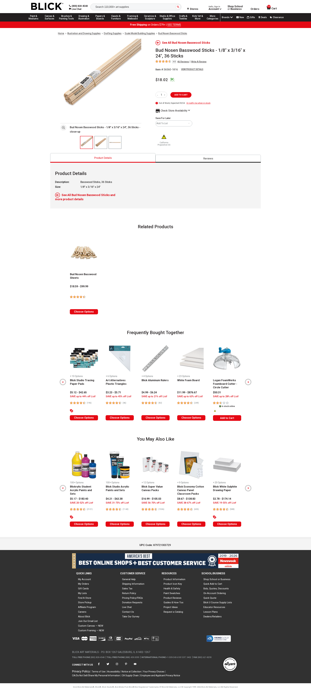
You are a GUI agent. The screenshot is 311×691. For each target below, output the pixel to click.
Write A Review (199, 61)
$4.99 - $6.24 (149, 392)
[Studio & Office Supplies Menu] (167, 21)
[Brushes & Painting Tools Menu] (66, 21)
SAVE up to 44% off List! (83, 396)
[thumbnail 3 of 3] (115, 142)
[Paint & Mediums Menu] (35, 21)
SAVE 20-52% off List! (81, 502)
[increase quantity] (165, 94)
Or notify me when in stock (198, 103)
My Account (84, 579)
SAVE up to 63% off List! (190, 396)
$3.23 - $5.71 (113, 392)
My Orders (83, 583)
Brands (226, 17)
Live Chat (127, 607)
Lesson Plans (210, 611)
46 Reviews (183, 61)
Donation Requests (132, 602)
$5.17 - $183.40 (79, 498)
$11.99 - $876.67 (187, 392)
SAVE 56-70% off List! (153, 502)
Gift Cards (83, 588)
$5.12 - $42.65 (78, 392)
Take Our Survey (130, 616)
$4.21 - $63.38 (114, 498)
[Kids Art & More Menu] (199, 21)
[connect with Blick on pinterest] (126, 666)
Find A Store (84, 597)
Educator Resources (214, 607)
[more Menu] (212, 21)
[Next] (248, 382)
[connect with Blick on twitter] (108, 666)
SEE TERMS (174, 24)
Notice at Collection (131, 671)
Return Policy (129, 593)
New (241, 17)
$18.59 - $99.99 (79, 286)
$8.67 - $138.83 (186, 498)
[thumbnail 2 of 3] (100, 142)
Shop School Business (235, 7)
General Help (129, 579)
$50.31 (217, 392)
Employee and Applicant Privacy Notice (160, 675)
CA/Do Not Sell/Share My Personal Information (96, 675)
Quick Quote (209, 597)
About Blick (84, 616)
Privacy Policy (81, 671)
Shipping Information (133, 583)
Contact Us (128, 611)
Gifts (252, 17)
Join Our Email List (88, 621)
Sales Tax (127, 588)
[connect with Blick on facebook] (99, 666)
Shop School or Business (216, 579)
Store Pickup (85, 602)
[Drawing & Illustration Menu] (84, 21)
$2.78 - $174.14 (222, 498)
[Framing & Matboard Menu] (133, 21)
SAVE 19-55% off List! (224, 502)
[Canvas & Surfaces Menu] (50, 21)
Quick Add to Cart (212, 583)
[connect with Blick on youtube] (135, 666)
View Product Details (192, 69)
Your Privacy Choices (153, 671)
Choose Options (84, 311)
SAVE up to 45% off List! (118, 396)
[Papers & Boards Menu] (101, 21)
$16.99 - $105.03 (151, 498)
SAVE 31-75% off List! (117, 502)
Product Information (174, 579)
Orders (255, 9)
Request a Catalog (173, 611)
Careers (82, 611)
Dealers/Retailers (212, 616)
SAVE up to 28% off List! (226, 396)
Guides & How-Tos (173, 602)
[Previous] (63, 382)
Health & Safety (172, 588)
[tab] (103, 158)
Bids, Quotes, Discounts (216, 588)
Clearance (278, 17)
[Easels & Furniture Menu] (116, 21)
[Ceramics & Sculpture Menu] (150, 21)
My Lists (82, 593)
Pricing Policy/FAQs (132, 597)
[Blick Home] (47, 7)
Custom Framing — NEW (91, 630)
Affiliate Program (87, 607)
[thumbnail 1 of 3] (86, 142)
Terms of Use (98, 671)
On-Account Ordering (214, 593)
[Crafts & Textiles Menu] (185, 21)
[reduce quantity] (158, 94)
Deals (264, 17)
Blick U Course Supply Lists (217, 602)
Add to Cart (227, 418)
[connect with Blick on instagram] (117, 666)
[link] (75, 9)
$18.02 (162, 80)
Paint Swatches (172, 593)
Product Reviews (172, 597)
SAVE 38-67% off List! (188, 502)
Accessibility (113, 671)
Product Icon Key (173, 583)
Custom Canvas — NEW (90, 625)
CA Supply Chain (130, 675)
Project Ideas (171, 607)
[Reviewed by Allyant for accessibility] (230, 664)
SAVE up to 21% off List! (154, 396)
